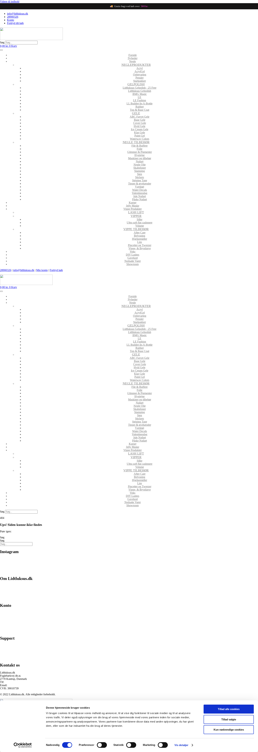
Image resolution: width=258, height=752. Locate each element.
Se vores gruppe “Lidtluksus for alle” (20, 651)
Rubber (139, 106)
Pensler (139, 77)
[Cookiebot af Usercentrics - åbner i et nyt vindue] (22, 745)
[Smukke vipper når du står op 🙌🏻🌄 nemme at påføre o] (226, 565)
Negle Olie (140, 164)
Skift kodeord (7, 624)
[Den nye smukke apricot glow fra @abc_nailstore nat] (161, 564)
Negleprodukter (136, 65)
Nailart (139, 161)
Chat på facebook (9, 645)
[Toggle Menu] (1, 50)
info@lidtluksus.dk (23, 270)
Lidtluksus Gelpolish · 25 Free (139, 87)
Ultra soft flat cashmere (139, 222)
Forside (132, 55)
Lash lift (136, 212)
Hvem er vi (6, 585)
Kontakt (4, 597)
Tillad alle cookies (229, 709)
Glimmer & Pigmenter (139, 151)
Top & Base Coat (139, 109)
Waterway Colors (139, 138)
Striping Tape (139, 180)
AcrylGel (139, 71)
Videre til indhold (9, 1)
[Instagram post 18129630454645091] (32, 561)
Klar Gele (139, 132)
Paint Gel (139, 135)
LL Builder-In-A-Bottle (140, 103)
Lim (139, 242)
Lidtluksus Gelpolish (139, 90)
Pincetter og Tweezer (139, 245)
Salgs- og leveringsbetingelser (16, 591)
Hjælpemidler (139, 238)
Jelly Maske (132, 205)
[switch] (102, 745)
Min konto (42, 270)
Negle (132, 61)
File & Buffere (139, 145)
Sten (139, 174)
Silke (139, 219)
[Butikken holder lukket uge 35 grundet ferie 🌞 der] (96, 563)
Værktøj (139, 186)
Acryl (139, 68)
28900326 (5, 270)
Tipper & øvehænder (139, 183)
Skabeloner (139, 167)
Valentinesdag (139, 193)
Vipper (136, 216)
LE (139, 97)
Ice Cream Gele (139, 129)
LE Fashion (139, 100)
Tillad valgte (228, 719)
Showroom (132, 264)
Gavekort (132, 257)
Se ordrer (5, 618)
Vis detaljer (181, 745)
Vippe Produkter (132, 208)
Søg (2, 42)
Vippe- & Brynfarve (139, 248)
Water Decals (139, 189)
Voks (132, 251)
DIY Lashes (132, 254)
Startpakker (139, 80)
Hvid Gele (139, 126)
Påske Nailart (139, 199)
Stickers (139, 177)
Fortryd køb (56, 270)
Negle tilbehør (136, 142)
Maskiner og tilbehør (139, 158)
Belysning (139, 235)
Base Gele (139, 119)
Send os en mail (9, 657)
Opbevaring (139, 74)
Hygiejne (139, 155)
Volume (139, 225)
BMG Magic (140, 94)
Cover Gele (139, 122)
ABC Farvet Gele (139, 116)
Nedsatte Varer (132, 261)
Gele (136, 113)
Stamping (139, 170)
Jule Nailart (139, 196)
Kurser (132, 202)
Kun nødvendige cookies (229, 729)
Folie (139, 148)
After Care (139, 232)
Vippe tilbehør (136, 229)
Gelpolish (136, 84)
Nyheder (132, 58)
